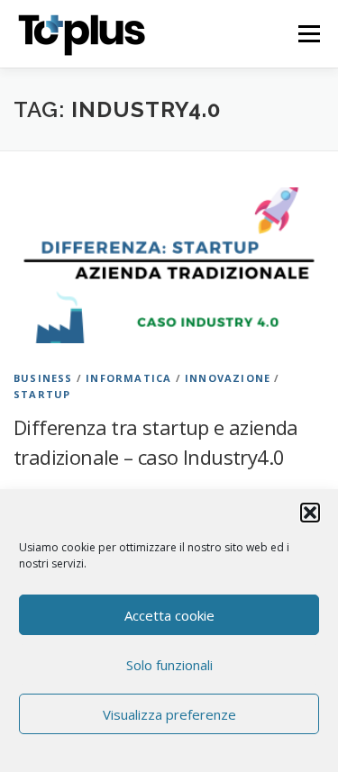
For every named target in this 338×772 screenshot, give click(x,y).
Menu (308, 33)
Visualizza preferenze (169, 714)
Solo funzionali (169, 665)
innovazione (227, 378)
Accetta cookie (169, 615)
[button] (310, 513)
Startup (42, 394)
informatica (128, 378)
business (43, 378)
